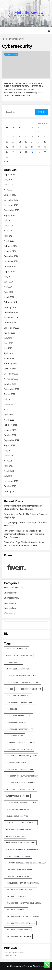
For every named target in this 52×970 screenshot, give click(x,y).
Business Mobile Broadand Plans (19, 769)
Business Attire (11, 592)
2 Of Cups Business (13, 662)
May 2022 (8, 409)
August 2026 (9, 174)
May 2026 (8, 189)
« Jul (6, 161)
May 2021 (8, 460)
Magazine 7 (29, 966)
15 (39, 141)
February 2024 (10, 302)
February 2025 (10, 246)
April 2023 (8, 353)
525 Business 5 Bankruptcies (17, 669)
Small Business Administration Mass (20, 889)
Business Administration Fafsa (18, 695)
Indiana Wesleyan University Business (21, 823)
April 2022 (8, 414)
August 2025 (9, 215)
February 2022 (10, 424)
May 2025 (8, 230)
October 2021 (10, 435)
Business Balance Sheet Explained (19, 702)
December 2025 (11, 200)
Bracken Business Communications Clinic (22, 682)
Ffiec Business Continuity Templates (20, 789)
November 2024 (11, 261)
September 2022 (11, 389)
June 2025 (8, 225)
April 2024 (8, 292)
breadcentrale (10, 955)
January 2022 (10, 430)
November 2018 (11, 481)
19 (20, 147)
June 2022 (8, 404)
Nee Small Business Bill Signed (18, 856)
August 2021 (9, 445)
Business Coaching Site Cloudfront (20, 742)
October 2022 (10, 384)
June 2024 (8, 281)
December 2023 (11, 312)
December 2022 (11, 373)
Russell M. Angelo (14, 89)
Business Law (11, 54)
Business (9, 689)
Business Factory (11, 597)
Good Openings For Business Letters (21, 802)
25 (13, 152)
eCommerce (9, 613)
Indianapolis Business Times (17, 816)
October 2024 (10, 266)
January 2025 (10, 251)
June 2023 (8, 343)
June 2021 (8, 455)
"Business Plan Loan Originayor (19, 655)
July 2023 (8, 338)
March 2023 (9, 358)
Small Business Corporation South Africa (23, 903)
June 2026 (8, 184)
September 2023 (11, 327)
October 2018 (10, 486)
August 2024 (9, 271)
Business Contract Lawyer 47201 (19, 749)
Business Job (10, 603)
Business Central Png (14, 736)
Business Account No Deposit (29, 689)
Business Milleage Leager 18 (17, 762)
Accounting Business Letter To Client (21, 675)
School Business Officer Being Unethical (22, 883)
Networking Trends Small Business (20, 869)
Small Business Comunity (16, 896)
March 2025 (9, 240)
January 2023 (10, 368)
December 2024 (11, 256)
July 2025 (8, 220)
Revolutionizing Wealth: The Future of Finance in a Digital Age (26, 516)
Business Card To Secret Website (19, 729)
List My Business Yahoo (15, 836)
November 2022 (11, 379)
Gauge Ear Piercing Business (17, 796)
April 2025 (8, 235)
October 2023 (10, 322)
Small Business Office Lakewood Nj (20, 923)
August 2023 (9, 332)
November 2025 (11, 205)
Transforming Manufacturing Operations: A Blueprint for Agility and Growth (23, 507)
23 (45, 147)
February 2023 (10, 363)
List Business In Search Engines (18, 829)
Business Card (11, 709)
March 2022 (9, 419)
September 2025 (11, 210)
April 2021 (8, 465)
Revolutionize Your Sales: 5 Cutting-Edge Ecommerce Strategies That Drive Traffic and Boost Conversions (24, 534)
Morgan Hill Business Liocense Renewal (22, 849)
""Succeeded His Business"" (16, 649)
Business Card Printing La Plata (18, 716)
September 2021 (11, 440)
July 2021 (8, 450)
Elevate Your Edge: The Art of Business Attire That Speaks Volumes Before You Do (24, 544)
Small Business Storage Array (18, 936)
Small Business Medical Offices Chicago (22, 916)
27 (26, 152)
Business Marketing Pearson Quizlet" (21, 756)
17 (7, 147)
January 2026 (10, 194)
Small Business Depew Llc (16, 910)
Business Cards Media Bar (16, 722)
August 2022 (9, 394)
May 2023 (8, 348)
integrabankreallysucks (14, 952)
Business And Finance (13, 587)
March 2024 (9, 297)
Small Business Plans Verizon (18, 930)
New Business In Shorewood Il (18, 876)
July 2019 (8, 476)
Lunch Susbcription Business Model (20, 843)
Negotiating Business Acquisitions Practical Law (26, 863)
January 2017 (10, 491)
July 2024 (8, 276)
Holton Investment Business (17, 809)
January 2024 (10, 307)
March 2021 (9, 471)
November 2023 (11, 317)
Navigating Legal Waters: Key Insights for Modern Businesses (26, 524)
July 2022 (8, 399)
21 (32, 147)
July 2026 (8, 179)
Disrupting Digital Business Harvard (20, 782)
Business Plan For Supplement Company (22, 776)
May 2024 (8, 287)
